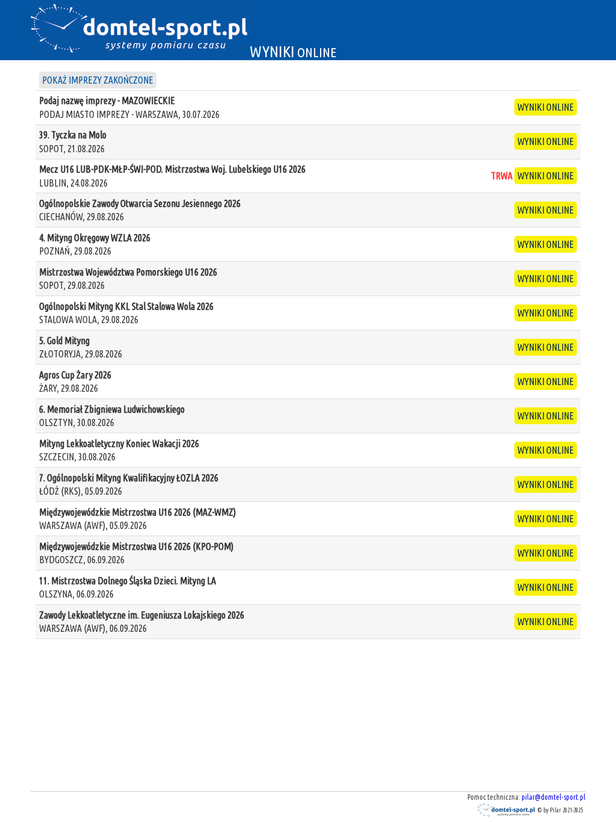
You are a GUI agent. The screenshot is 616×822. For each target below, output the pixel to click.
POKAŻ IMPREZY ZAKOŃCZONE (97, 80)
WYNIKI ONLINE (545, 107)
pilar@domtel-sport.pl (553, 797)
